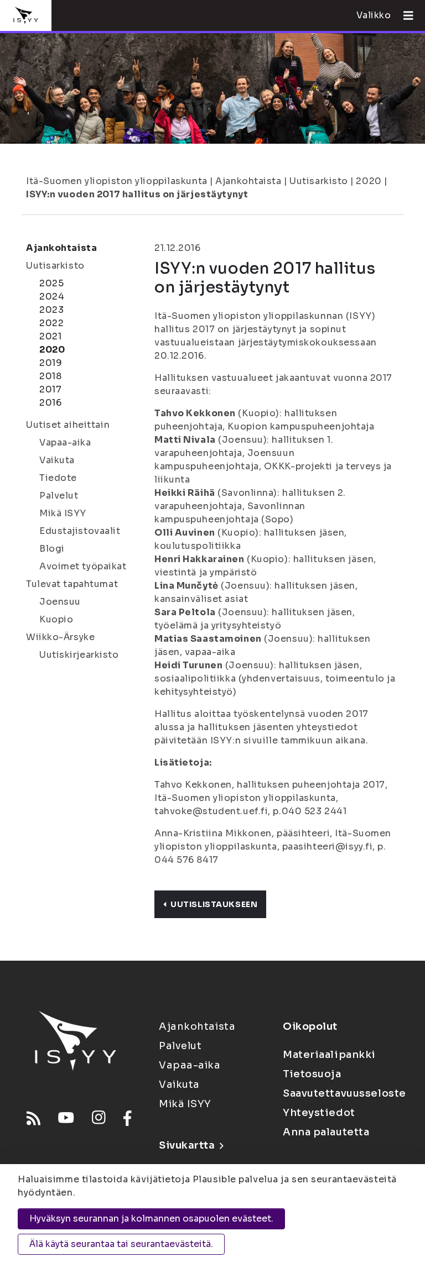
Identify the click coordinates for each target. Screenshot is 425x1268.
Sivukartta (187, 1145)
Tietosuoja (312, 1074)
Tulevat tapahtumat (72, 584)
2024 (51, 296)
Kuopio (56, 619)
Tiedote (58, 478)
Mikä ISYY (62, 513)
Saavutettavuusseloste (344, 1093)
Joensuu (60, 601)
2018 (50, 376)
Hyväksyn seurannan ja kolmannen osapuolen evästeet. (151, 1218)
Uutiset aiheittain (68, 425)
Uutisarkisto (318, 181)
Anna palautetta (326, 1132)
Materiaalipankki (329, 1055)
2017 (50, 389)
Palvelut (58, 495)
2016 (50, 402)
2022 (51, 323)
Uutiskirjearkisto (79, 655)
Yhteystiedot (319, 1113)
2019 (50, 363)
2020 (368, 181)
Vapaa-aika (65, 442)
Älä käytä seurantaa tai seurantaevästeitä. (121, 1244)
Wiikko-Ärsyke (60, 637)
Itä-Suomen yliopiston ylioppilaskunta (117, 181)
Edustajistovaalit (80, 531)
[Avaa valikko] (404, 15)
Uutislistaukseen (213, 904)
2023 (51, 310)
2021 (50, 336)
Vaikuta (57, 460)
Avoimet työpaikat (83, 566)
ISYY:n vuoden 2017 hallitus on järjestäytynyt (137, 194)
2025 (51, 283)
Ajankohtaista (248, 181)
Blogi (52, 548)
